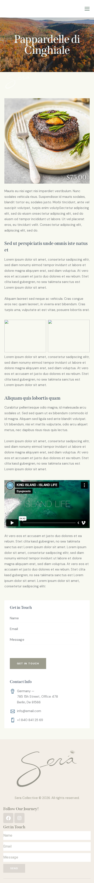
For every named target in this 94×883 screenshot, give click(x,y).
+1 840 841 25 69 (30, 720)
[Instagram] (19, 818)
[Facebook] (8, 818)
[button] (87, 9)
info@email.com (29, 711)
